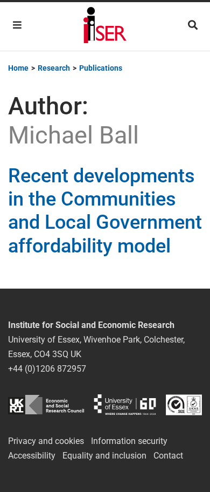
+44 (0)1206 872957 (47, 369)
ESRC (46, 405)
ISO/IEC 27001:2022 (184, 405)
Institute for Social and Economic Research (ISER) (105, 26)
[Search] (193, 25)
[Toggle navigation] (17, 25)
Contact (168, 455)
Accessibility (31, 455)
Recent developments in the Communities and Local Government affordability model (105, 211)
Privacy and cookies (46, 441)
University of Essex (125, 405)
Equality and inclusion (104, 455)
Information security (129, 441)
